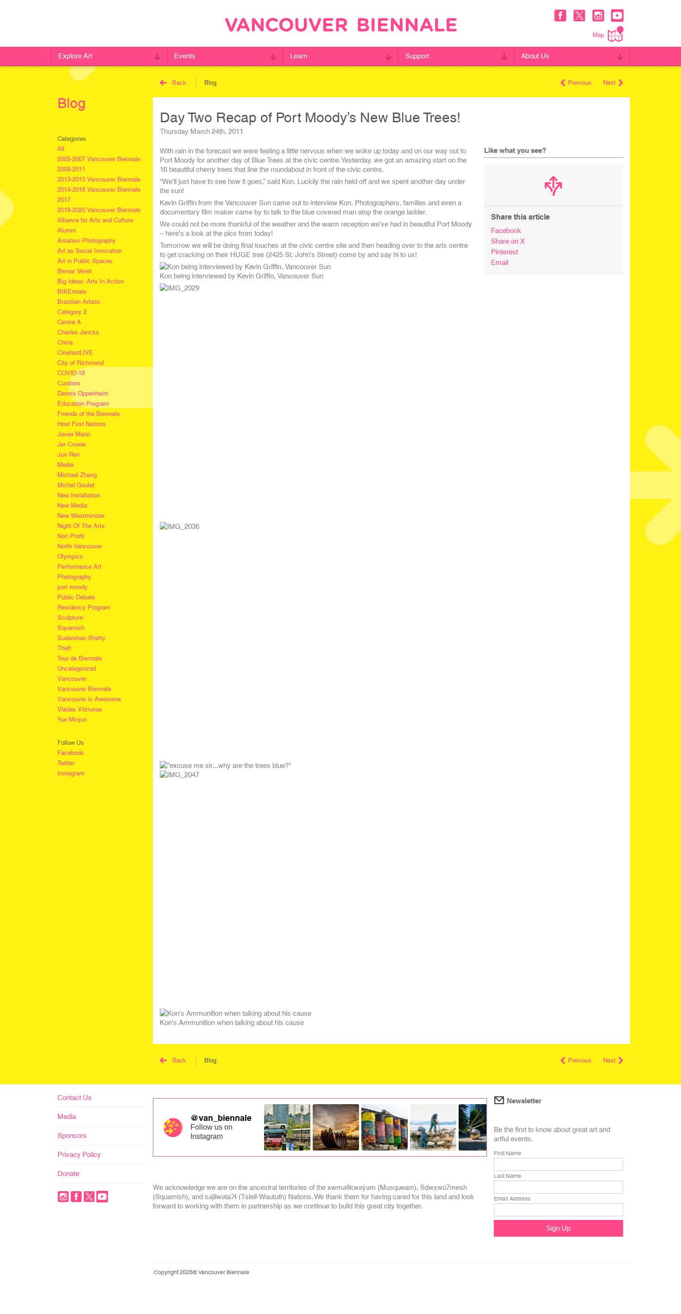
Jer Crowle (71, 444)
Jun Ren (68, 454)
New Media (72, 505)
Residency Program (83, 607)
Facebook (70, 752)
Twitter (66, 763)
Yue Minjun (72, 719)
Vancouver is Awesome (89, 699)
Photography (74, 576)
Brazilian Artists (78, 301)
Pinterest (504, 252)
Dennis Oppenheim (82, 393)
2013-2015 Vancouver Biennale (98, 179)
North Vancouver (79, 546)
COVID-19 (71, 373)
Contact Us (74, 1097)
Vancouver (71, 678)
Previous (580, 82)
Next (609, 82)
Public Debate (76, 597)
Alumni (66, 230)
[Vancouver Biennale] (341, 26)
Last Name (507, 1176)
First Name (507, 1153)
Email (499, 262)
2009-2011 (71, 169)
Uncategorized (76, 668)
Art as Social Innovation (89, 250)
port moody (72, 587)
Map (598, 34)
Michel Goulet (76, 485)
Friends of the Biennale (88, 413)
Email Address (512, 1198)
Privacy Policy (79, 1154)
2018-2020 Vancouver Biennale (98, 210)
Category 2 (72, 311)
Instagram (70, 773)
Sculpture (70, 617)
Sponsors (72, 1135)
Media (65, 464)
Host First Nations (81, 424)
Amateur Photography (86, 240)
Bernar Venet (74, 271)
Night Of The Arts (81, 525)
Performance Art (79, 566)
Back (179, 82)
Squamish (70, 627)
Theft (64, 648)
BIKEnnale (71, 291)
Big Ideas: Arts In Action (90, 281)
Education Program (83, 403)
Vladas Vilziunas (79, 709)
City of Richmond (80, 362)
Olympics (70, 556)
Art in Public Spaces (85, 261)
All (60, 148)
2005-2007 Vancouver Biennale (98, 159)
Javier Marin (73, 434)
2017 (63, 199)
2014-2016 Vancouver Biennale (98, 189)
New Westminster (81, 515)
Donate (68, 1173)
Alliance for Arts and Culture (95, 220)
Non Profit (70, 536)
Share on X (508, 241)
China (65, 342)
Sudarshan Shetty (81, 638)
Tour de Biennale (79, 658)
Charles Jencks (78, 332)
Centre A (69, 322)
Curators (68, 383)
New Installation (78, 495)
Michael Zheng (77, 475)
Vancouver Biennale (84, 688)
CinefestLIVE (75, 352)
